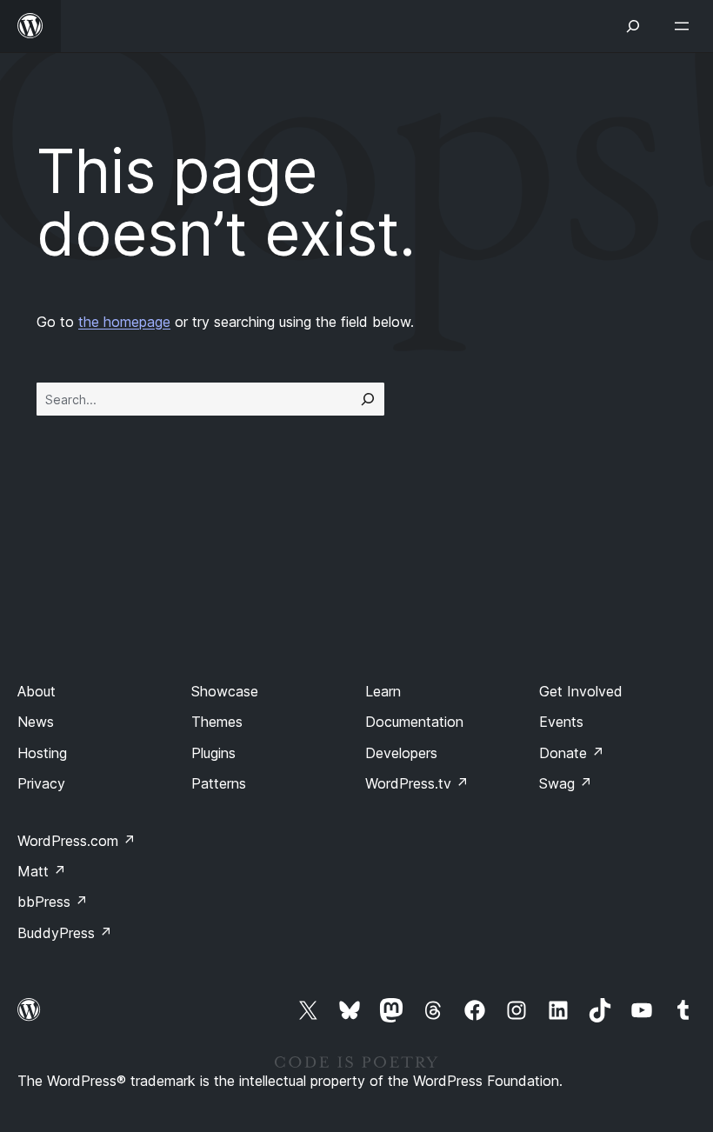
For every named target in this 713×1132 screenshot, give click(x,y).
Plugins (213, 753)
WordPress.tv (417, 783)
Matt (41, 871)
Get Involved (581, 691)
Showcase (224, 691)
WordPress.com (76, 840)
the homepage (124, 321)
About (36, 691)
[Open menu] (685, 26)
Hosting (42, 753)
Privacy (41, 783)
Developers (401, 753)
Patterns (218, 783)
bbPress (52, 901)
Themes (217, 721)
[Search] (368, 399)
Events (561, 721)
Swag (565, 783)
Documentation (414, 721)
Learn (383, 691)
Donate (571, 753)
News (35, 721)
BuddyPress (64, 933)
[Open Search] (633, 26)
